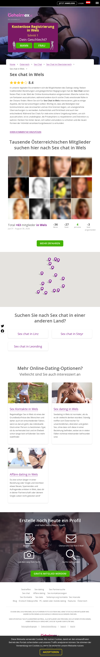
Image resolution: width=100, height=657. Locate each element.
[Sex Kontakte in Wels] (28, 392)
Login (81, 3)
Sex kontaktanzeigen (57, 593)
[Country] (88, 2)
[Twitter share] (2, 326)
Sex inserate (74, 597)
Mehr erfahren (50, 243)
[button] (49, 281)
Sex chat (26, 593)
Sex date (39, 597)
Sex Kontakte (26, 597)
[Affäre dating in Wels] (28, 458)
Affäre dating (39, 593)
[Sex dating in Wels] (72, 392)
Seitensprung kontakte (57, 597)
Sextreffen (26, 589)
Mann (24, 45)
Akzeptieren (51, 652)
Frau (41, 45)
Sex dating (39, 589)
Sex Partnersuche (57, 589)
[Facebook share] (2, 331)
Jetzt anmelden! (67, 3)
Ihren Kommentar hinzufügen (25, 132)
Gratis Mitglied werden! (50, 573)
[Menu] (97, 3)
